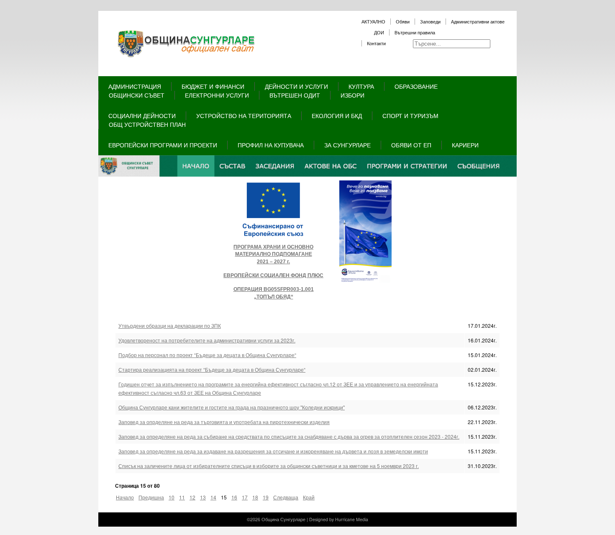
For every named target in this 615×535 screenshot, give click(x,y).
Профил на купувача (271, 145)
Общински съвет (136, 95)
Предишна (151, 497)
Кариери (465, 145)
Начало (125, 497)
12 (192, 497)
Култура (361, 86)
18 (255, 497)
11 (182, 497)
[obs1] (307, 174)
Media (362, 519)
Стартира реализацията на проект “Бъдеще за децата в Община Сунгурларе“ (211, 369)
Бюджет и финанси (213, 86)
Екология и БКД (337, 115)
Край (309, 497)
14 (213, 497)
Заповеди (430, 21)
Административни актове (478, 21)
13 (203, 497)
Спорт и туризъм (410, 115)
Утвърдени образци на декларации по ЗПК (169, 325)
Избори (352, 95)
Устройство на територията (243, 115)
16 (234, 497)
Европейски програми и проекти (162, 145)
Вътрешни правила (415, 32)
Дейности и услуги (296, 86)
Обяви (403, 21)
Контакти (376, 43)
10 (171, 497)
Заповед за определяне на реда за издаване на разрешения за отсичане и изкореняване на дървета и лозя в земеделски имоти (273, 451)
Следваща (285, 497)
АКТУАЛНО (373, 21)
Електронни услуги (217, 95)
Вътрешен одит (294, 95)
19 (266, 497)
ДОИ (379, 32)
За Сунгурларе (347, 145)
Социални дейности (142, 115)
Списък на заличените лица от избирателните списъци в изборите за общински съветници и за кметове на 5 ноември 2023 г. (268, 465)
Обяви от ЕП (411, 145)
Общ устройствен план (147, 124)
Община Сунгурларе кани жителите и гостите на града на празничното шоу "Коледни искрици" (231, 407)
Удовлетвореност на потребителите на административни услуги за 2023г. (206, 340)
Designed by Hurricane (332, 519)
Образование (416, 86)
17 (245, 497)
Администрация (134, 86)
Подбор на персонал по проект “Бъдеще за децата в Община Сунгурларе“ (207, 354)
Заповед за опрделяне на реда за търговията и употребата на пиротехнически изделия (224, 421)
